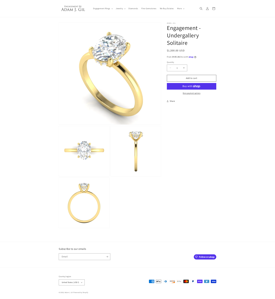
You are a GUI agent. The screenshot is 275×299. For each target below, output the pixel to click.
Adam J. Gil (69, 292)
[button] (102, 8)
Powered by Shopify (80, 292)
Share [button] (172, 101)
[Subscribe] (107, 256)
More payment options (191, 93)
